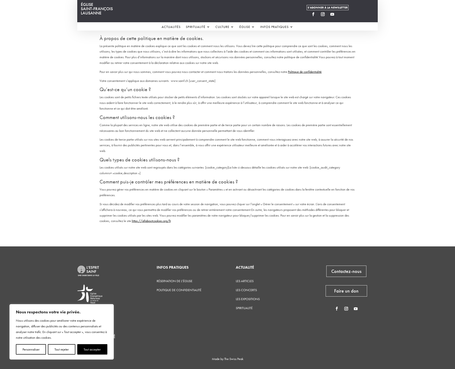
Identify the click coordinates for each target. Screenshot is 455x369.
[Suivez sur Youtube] (332, 14)
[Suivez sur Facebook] (313, 14)
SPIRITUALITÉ (244, 308)
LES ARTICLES (245, 281)
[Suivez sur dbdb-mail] (342, 14)
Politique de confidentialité (305, 72)
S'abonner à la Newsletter (328, 7)
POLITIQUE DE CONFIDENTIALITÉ (179, 290)
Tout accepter (92, 349)
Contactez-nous (346, 271)
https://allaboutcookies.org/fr (151, 221)
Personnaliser (31, 349)
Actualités (171, 27)
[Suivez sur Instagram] (323, 14)
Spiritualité (195, 27)
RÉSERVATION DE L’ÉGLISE (174, 281)
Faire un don (346, 291)
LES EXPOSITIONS (248, 299)
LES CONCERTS (246, 290)
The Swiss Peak (233, 359)
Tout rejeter (62, 349)
